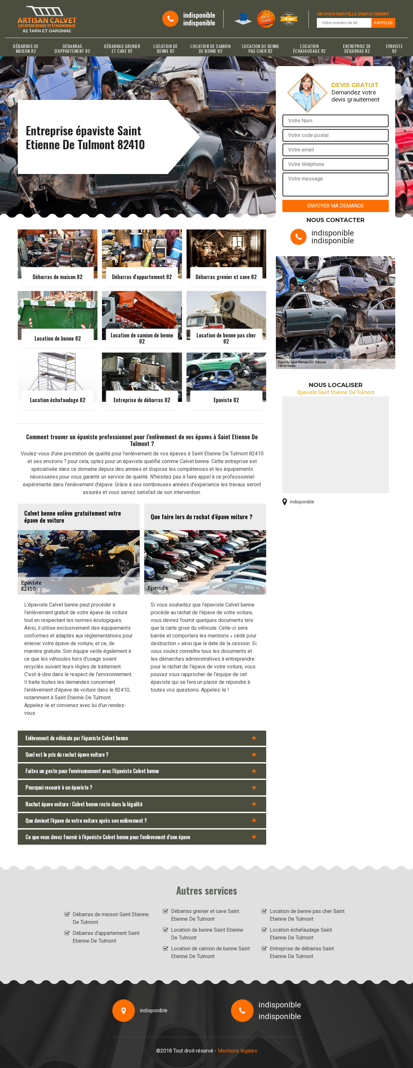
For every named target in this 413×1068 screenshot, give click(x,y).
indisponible (199, 15)
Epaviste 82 (394, 48)
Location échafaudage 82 (309, 48)
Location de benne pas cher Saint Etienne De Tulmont (307, 915)
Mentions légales (237, 1051)
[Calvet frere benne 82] (47, 18)
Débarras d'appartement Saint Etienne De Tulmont (106, 937)
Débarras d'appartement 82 (72, 48)
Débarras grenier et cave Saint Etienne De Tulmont (205, 915)
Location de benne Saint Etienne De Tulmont (207, 934)
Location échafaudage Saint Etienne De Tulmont (301, 934)
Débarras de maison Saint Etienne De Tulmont (111, 918)
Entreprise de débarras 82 (357, 48)
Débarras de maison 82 (26, 48)
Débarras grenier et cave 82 (122, 48)
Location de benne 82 (165, 48)
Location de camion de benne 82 (210, 48)
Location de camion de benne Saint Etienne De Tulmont (210, 952)
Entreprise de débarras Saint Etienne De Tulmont (302, 952)
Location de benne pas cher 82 (260, 48)
